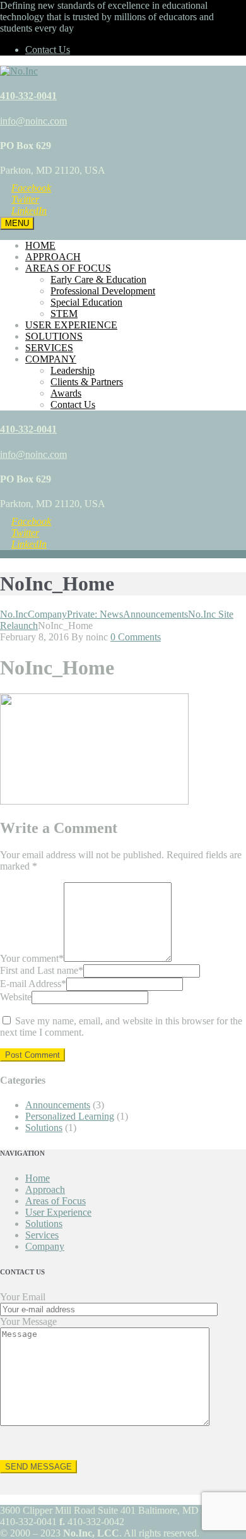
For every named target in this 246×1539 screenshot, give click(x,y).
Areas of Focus (55, 1200)
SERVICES (49, 347)
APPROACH (53, 256)
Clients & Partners (86, 381)
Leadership (72, 370)
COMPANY (50, 359)
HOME (40, 245)
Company (47, 614)
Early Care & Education (98, 279)
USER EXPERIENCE (71, 325)
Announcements (155, 614)
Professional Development (102, 290)
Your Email (22, 1296)
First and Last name (41, 970)
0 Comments (135, 637)
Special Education (86, 302)
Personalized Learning (69, 1116)
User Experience (58, 1212)
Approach (45, 1189)
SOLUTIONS (54, 336)
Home (37, 1178)
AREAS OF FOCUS (68, 268)
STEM (64, 313)
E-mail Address (33, 983)
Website (16, 996)
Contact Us (47, 49)
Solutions (43, 1127)
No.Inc (14, 614)
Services (42, 1235)
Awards (65, 393)
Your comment (32, 958)
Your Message (28, 1321)
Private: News (95, 614)
